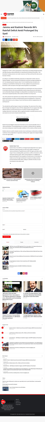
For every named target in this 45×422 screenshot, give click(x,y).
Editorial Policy (18, 402)
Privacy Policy (18, 404)
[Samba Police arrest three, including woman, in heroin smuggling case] (6, 349)
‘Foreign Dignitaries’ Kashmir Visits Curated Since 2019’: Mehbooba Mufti (22, 261)
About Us (17, 399)
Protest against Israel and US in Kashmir (10, 384)
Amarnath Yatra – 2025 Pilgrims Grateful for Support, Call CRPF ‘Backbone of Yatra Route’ (25, 337)
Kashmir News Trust (7, 36)
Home (4, 22)
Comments (36, 242)
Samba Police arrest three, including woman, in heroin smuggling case (22, 347)
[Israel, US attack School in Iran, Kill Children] (6, 389)
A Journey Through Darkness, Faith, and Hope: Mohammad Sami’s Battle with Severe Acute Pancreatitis (32, 295)
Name (4, 224)
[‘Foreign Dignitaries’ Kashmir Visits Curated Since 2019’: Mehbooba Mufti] (6, 263)
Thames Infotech (32, 414)
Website (24, 229)
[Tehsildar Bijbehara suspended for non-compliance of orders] (36, 193)
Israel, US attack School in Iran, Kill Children (17, 387)
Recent (8, 242)
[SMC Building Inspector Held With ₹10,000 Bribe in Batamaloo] (6, 267)
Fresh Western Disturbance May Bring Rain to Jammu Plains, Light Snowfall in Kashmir (22, 199)
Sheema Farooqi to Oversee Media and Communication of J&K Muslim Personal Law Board (25, 256)
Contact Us (17, 401)
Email (4, 229)
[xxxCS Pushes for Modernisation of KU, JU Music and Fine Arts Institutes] (6, 334)
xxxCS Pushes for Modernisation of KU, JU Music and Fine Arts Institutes (22, 332)
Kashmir (7, 22)
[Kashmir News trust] (9, 14)
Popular (21, 242)
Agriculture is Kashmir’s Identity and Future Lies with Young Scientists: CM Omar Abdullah (8, 199)
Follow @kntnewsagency (22, 119)
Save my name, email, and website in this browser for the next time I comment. (16, 234)
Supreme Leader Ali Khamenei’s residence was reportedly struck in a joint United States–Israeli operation (22, 381)
